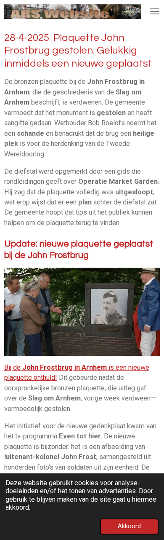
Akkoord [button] (129, 526)
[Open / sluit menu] (154, 11)
